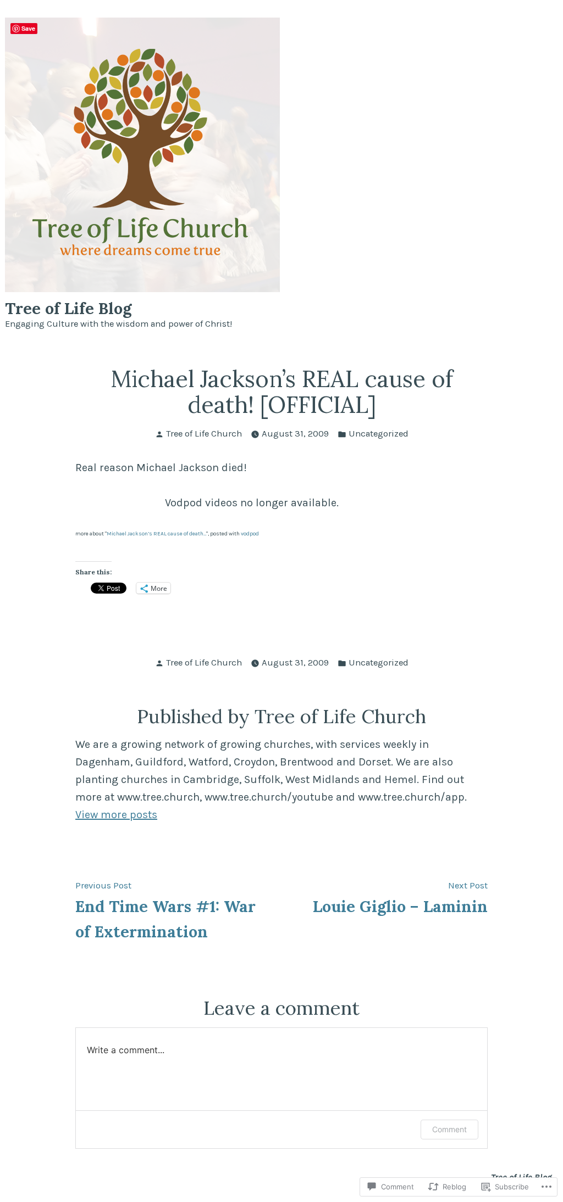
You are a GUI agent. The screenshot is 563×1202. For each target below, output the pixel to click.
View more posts (116, 814)
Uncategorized (379, 433)
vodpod (250, 533)
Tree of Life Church (204, 433)
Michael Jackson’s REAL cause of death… (156, 533)
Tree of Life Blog (68, 308)
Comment (449, 1129)
